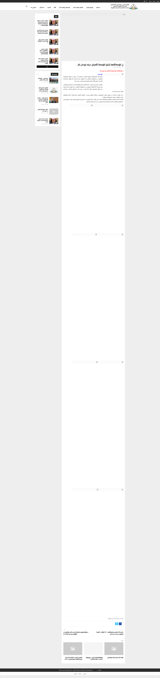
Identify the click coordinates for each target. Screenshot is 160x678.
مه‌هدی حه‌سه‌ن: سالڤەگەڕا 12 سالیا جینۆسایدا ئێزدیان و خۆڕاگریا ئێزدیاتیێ (44, 51)
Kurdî (150, 1)
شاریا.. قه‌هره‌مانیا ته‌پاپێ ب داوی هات (43, 110)
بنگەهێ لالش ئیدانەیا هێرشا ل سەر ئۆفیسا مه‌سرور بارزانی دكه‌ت (43, 89)
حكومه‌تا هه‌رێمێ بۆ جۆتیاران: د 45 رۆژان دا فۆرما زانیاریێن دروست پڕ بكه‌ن (109, 633)
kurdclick (95, 670)
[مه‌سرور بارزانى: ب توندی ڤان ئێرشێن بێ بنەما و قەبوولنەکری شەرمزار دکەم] (53, 100)
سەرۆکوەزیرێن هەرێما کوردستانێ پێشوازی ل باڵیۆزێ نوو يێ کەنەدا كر (75, 633)
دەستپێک (98, 7)
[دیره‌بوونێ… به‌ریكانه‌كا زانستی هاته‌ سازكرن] (53, 80)
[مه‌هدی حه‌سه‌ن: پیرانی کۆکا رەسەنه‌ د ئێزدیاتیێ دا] (53, 42)
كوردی (158, 1)
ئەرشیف (49, 7)
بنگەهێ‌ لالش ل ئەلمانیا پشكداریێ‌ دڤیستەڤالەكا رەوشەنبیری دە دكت (73, 658)
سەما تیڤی (41, 7)
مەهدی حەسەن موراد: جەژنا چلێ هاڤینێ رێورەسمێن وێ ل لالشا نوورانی (43, 61)
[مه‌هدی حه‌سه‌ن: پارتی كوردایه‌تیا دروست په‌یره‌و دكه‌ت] (53, 121)
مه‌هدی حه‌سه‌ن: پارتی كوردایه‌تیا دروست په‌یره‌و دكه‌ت (42, 120)
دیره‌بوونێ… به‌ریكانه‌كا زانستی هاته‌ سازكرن (43, 79)
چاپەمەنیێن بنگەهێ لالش (64, 7)
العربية (154, 1)
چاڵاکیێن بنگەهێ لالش (78, 7)
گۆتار (55, 7)
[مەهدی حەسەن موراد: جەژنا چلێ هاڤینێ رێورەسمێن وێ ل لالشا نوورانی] (53, 61)
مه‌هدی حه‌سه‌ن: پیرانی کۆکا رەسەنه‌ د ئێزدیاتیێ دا (43, 41)
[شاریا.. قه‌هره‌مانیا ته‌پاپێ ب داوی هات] (53, 112)
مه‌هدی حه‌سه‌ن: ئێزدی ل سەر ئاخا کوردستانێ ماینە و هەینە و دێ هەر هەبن (42, 31)
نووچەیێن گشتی (89, 7)
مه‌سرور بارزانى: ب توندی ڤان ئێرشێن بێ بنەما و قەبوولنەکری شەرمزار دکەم (42, 100)
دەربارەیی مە (33, 7)
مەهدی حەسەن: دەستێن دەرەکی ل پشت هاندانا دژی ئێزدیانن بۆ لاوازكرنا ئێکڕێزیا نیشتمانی (42, 23)
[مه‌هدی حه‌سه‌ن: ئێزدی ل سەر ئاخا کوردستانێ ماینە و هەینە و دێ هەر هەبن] (53, 32)
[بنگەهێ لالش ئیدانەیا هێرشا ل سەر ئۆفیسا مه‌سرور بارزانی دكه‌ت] (53, 90)
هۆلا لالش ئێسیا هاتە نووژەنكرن (115, 657)
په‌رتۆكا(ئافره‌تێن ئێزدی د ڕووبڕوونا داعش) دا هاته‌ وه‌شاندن (94, 658)
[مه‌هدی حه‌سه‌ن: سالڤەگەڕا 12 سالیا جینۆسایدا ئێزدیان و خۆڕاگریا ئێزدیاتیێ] (53, 51)
